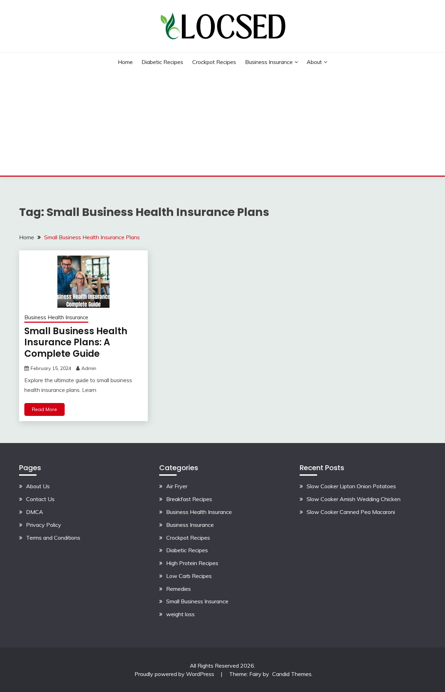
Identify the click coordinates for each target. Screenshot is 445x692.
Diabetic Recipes (162, 61)
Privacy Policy (43, 524)
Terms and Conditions (53, 537)
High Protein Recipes (192, 563)
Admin (88, 368)
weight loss (180, 614)
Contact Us (40, 499)
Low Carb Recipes (189, 575)
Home (125, 61)
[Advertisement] (222, 123)
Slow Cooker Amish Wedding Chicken (353, 499)
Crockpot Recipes (214, 61)
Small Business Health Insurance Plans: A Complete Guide (75, 342)
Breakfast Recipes (189, 499)
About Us (38, 486)
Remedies (178, 588)
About (314, 61)
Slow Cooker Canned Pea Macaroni (351, 511)
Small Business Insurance (197, 601)
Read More (44, 409)
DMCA (34, 511)
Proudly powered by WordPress (175, 673)
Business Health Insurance (56, 317)
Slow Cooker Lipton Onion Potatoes (351, 486)
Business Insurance (269, 61)
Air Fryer (176, 486)
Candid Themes (292, 673)
